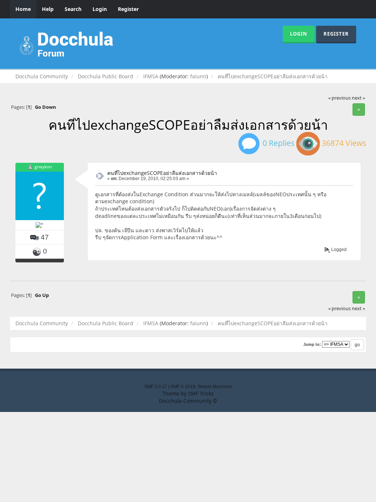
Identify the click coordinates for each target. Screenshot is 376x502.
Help (48, 9)
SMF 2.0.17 (155, 386)
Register (128, 9)
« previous (339, 98)
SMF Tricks (201, 393)
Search (73, 9)
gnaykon (43, 167)
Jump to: (312, 344)
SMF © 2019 (182, 386)
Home (23, 9)
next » (358, 98)
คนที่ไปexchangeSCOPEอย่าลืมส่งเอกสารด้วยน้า (162, 172)
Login (100, 9)
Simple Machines (215, 386)
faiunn (198, 76)
